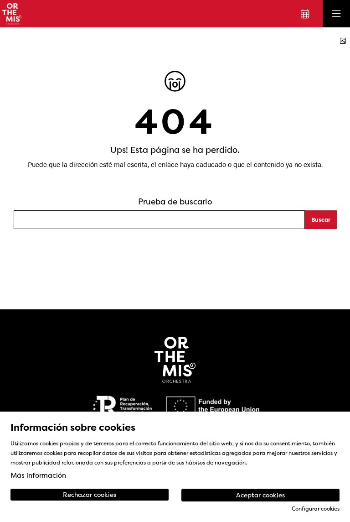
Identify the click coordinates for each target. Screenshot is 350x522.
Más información (38, 475)
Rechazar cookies (89, 494)
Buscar (320, 220)
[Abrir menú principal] (336, 13)
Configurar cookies (316, 509)
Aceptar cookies (260, 495)
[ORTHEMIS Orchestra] (10, 14)
